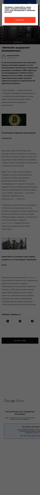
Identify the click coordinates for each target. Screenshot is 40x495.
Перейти (20, 20)
